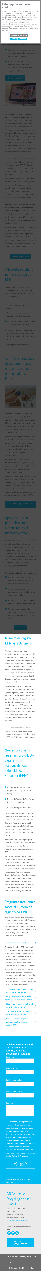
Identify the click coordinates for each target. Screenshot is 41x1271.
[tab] (20, 942)
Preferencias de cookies (18, 35)
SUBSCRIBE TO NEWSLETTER (20, 1242)
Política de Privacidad (17, 1268)
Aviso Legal (31, 1268)
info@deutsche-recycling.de (17, 1220)
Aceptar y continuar (18, 39)
